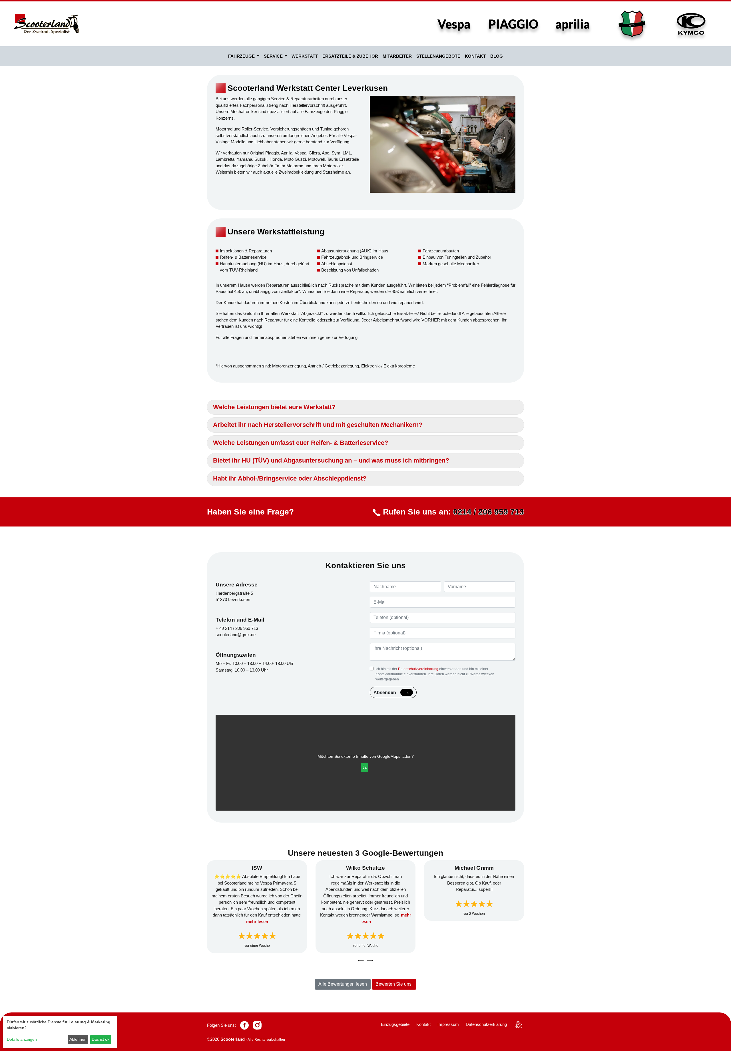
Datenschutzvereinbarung (418, 669)
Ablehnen (78, 1039)
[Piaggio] (513, 24)
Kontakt (475, 56)
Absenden (384, 692)
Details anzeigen (22, 1039)
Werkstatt (305, 56)
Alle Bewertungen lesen (342, 984)
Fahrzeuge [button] (242, 56)
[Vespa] (454, 24)
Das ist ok (100, 1039)
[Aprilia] (572, 24)
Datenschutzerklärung (486, 1024)
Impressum (448, 1024)
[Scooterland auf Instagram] (257, 1025)
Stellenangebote (438, 56)
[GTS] (632, 24)
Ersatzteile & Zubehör (350, 56)
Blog (496, 56)
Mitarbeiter (397, 56)
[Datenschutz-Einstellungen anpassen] (519, 1024)
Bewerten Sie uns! (394, 984)
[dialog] (60, 1032)
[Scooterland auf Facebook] (244, 1025)
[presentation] (361, 960)
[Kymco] (691, 24)
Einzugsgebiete (395, 1024)
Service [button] (274, 56)
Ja (364, 767)
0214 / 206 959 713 (488, 511)
